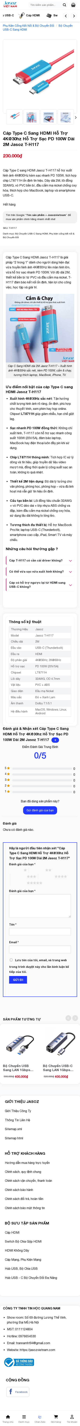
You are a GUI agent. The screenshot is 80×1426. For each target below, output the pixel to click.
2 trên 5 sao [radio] (37, 870)
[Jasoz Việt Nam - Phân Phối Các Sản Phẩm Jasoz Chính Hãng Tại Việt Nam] (12, 5)
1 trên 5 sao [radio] (15, 870)
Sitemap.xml (13, 1129)
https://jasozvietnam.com (37, 1350)
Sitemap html (14, 1138)
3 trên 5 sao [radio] (18, 876)
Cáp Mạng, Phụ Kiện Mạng (23, 1259)
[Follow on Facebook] (18, 1392)
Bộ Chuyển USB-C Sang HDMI (31, 233)
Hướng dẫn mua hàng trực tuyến (27, 1162)
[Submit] (64, 5)
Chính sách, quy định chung (23, 1171)
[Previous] (66, 16)
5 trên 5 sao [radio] (18, 882)
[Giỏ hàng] (73, 5)
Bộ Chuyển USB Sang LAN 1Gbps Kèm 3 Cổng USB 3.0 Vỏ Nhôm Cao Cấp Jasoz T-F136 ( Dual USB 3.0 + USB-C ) (19, 1068)
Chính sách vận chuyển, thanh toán (28, 1180)
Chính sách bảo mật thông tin (25, 1208)
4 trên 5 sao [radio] (46, 876)
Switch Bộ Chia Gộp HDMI (23, 1241)
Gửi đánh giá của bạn (40, 810)
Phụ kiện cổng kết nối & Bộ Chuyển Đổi (28, 25)
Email (14, 942)
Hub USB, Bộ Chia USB (21, 1268)
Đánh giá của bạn (22, 864)
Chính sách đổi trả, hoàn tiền (24, 1199)
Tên (12, 924)
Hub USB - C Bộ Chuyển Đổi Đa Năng (31, 1277)
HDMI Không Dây (17, 1250)
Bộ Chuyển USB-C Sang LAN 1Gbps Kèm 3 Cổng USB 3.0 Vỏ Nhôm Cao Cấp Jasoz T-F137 (59, 1068)
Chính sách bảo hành (19, 1190)
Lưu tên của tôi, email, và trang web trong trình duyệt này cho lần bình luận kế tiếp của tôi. (39, 965)
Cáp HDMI (33, 15)
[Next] (73, 16)
